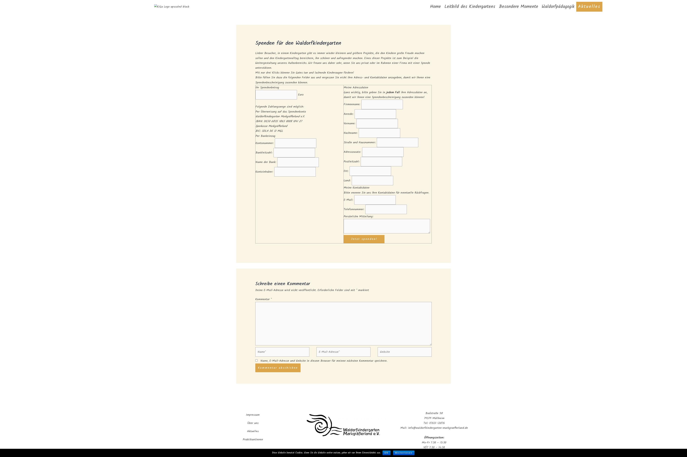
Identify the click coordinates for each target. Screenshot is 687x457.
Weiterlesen (404, 453)
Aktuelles (589, 6)
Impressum (253, 415)
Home (435, 6)
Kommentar (263, 299)
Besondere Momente (518, 6)
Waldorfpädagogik (558, 6)
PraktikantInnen (253, 439)
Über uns (253, 423)
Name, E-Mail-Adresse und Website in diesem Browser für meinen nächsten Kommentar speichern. (323, 361)
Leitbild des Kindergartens (469, 6)
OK (386, 453)
